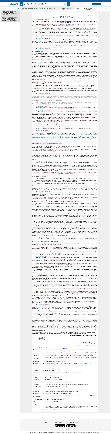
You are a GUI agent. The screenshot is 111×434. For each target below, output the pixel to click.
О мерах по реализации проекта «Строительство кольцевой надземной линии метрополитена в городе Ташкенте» (9, 13)
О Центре (44, 422)
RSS (88, 422)
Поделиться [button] (104, 8)
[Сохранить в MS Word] (42, 4)
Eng (72, 4)
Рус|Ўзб (84, 4)
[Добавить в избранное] (25, 4)
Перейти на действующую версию (90, 15)
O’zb (79, 4)
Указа (56, 24)
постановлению (80, 343)
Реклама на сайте (74, 422)
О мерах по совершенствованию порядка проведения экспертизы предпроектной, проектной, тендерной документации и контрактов (64, 139)
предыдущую (41, 19)
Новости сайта (58, 422)
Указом (56, 107)
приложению (65, 147)
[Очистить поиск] (18, 8)
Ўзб (76, 4)
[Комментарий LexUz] (32, 4)
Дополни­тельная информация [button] (88, 9)
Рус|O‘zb (89, 4)
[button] (10, 13)
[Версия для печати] (45, 4)
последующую (41, 104)
